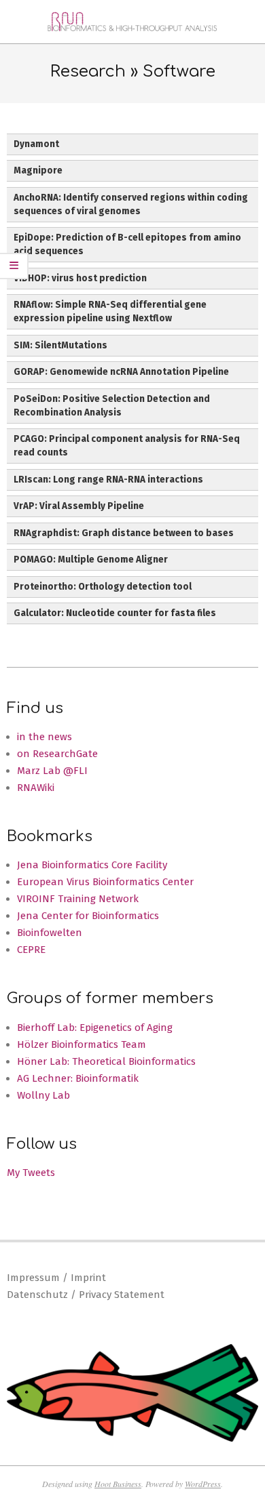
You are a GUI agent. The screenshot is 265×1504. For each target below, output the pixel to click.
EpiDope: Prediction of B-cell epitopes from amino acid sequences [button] (127, 244)
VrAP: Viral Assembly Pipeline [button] (79, 506)
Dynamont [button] (36, 144)
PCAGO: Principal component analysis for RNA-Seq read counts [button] (127, 445)
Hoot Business (117, 1483)
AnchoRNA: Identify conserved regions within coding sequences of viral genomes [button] (131, 204)
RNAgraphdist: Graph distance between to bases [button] (124, 533)
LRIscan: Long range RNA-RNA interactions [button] (108, 479)
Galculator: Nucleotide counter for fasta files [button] (115, 613)
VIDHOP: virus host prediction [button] (80, 278)
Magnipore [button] (38, 170)
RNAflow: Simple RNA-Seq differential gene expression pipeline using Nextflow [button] (110, 311)
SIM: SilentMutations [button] (60, 345)
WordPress (203, 1483)
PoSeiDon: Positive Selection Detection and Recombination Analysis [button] (112, 405)
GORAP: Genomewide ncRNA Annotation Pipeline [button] (121, 372)
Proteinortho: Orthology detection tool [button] (103, 586)
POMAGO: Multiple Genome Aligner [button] (91, 559)
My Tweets (31, 1172)
